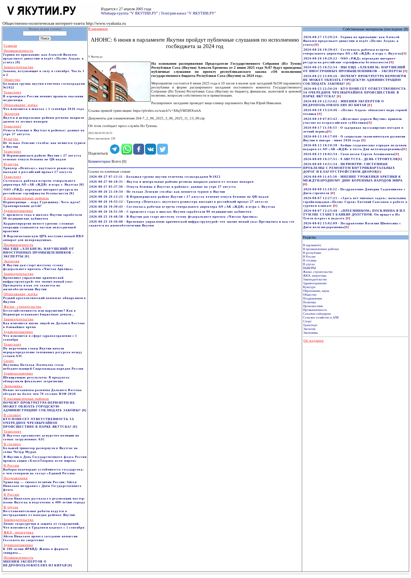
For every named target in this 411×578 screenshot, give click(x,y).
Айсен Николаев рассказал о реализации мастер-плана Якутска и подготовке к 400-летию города (44, 498)
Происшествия (313, 306)
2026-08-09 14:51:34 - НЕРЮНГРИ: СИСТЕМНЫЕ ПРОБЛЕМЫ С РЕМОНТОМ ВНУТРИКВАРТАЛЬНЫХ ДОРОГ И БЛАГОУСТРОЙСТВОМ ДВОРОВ (349, 167)
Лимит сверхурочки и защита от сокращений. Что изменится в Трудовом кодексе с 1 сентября (43, 523)
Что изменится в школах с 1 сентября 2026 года (43, 107)
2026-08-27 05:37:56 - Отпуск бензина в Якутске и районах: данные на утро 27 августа (162, 186)
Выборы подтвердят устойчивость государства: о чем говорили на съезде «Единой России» (43, 469)
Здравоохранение (315, 283)
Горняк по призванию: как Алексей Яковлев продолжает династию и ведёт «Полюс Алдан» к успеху (43, 56)
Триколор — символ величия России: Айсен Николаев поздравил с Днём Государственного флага (42, 483)
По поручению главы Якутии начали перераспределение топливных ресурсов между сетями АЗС (42, 350)
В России (309, 256)
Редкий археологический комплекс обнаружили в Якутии (44, 298)
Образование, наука (316, 291)
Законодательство (315, 279)
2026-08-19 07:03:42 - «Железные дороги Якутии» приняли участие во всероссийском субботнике (352, 120)
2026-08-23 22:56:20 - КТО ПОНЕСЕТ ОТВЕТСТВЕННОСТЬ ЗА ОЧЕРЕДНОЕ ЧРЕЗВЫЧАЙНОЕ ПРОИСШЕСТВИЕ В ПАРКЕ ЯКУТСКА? (354, 92)
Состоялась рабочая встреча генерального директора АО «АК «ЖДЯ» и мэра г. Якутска (40, 180)
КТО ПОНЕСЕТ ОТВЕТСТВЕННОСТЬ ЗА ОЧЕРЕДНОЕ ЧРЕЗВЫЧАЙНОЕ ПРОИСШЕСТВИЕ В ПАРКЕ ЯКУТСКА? (38, 420)
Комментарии (99, 161)
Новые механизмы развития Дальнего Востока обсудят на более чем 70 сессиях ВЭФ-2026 (42, 390)
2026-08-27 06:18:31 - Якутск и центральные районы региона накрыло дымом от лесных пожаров (171, 181)
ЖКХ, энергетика (314, 275)
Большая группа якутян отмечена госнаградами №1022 (44, 83)
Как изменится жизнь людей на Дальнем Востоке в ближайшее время (44, 323)
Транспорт (310, 325)
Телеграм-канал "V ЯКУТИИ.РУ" (188, 13)
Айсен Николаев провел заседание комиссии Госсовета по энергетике (40, 536)
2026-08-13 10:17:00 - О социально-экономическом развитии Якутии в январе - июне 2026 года (354, 138)
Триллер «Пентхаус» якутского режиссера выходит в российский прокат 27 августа (38, 168)
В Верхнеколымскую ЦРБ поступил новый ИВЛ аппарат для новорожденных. (43, 238)
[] (316, 44)
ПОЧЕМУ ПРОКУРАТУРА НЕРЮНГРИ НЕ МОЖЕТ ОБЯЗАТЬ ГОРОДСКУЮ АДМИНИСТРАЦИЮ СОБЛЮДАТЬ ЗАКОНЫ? (42, 404)
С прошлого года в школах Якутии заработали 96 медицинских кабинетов (42, 214)
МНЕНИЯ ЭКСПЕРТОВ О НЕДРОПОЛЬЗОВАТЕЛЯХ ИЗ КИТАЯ (35, 561)
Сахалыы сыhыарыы (317, 313)
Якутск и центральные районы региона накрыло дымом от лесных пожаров (43, 117)
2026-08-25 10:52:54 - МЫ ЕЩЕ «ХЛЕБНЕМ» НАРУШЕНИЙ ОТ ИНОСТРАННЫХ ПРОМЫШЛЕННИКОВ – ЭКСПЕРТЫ (354, 69)
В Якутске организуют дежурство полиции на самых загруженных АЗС (41, 435)
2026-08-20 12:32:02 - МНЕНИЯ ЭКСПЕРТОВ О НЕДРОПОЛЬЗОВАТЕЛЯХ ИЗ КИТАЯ (343, 103)
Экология (309, 329)
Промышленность (315, 310)
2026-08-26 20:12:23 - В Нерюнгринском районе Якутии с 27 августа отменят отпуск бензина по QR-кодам (179, 196)
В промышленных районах (321, 249)
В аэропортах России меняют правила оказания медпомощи (43, 96)
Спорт (307, 321)
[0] (17, 62)
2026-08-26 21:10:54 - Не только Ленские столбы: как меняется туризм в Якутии (157, 191)
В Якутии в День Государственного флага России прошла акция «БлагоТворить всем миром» (45, 458)
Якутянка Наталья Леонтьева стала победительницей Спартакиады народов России (43, 364)
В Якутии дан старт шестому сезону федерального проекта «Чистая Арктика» (38, 265)
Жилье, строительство (318, 272)
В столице (310, 260)
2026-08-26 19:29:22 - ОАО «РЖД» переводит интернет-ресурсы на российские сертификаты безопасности (349, 60)
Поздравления (312, 298)
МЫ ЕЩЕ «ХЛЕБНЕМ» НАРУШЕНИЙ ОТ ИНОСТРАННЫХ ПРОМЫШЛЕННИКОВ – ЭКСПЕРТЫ (38, 250)
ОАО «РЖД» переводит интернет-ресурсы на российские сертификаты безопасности (40, 191)
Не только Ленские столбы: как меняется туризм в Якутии (44, 142)
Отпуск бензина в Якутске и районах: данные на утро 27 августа (44, 130)
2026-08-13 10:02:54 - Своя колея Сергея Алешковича (349, 154)
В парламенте (312, 245)
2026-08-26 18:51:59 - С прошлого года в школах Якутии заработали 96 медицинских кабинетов (170, 211)
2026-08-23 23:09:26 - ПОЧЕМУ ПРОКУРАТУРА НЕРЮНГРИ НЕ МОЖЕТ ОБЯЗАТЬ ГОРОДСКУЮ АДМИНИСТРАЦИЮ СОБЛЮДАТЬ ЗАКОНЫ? (354, 79)
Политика (309, 302)
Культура (309, 287)
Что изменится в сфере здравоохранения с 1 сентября (40, 335)
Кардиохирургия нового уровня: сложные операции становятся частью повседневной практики (39, 227)
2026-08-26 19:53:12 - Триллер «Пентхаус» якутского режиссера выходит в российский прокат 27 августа (178, 201)
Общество (310, 294)
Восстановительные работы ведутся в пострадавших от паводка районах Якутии (39, 511)
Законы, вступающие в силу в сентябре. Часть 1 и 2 (43, 71)
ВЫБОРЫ (309, 268)
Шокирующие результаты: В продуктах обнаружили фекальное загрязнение (36, 377)
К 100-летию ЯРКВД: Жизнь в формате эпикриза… (35, 548)
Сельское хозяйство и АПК (321, 317)
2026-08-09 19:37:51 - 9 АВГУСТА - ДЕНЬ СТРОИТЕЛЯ (350, 159)
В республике (312, 253)
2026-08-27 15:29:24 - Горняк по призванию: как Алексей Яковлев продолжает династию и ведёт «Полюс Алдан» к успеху (351, 40)
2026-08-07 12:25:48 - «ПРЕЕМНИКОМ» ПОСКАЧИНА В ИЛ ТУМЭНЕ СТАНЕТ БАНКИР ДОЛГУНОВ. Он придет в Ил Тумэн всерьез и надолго (354, 214)
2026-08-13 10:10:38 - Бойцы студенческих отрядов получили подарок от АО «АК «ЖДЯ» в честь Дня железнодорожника (355, 147)
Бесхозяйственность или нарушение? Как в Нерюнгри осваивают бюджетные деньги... (39, 310)
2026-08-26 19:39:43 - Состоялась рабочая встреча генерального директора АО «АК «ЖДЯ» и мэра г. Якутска (182, 206)
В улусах (309, 264)
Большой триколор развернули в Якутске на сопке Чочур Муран (40, 448)
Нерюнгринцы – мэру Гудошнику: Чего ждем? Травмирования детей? (42, 202)
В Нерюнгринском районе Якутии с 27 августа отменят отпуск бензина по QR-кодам (42, 155)
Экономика (310, 332)
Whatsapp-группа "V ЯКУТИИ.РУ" (129, 13)
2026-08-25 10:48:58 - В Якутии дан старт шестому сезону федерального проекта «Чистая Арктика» (173, 216)
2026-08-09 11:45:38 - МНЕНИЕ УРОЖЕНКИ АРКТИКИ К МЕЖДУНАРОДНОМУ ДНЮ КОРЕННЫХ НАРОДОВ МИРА (352, 178)
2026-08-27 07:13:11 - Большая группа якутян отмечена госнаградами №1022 (154, 176)
